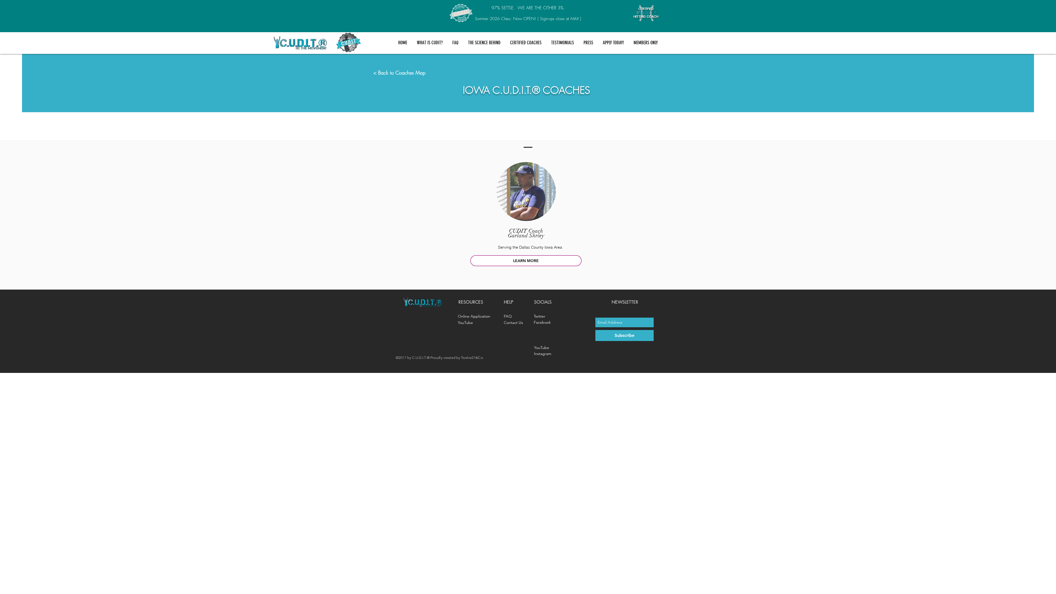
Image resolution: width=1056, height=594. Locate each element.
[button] (429, 42)
